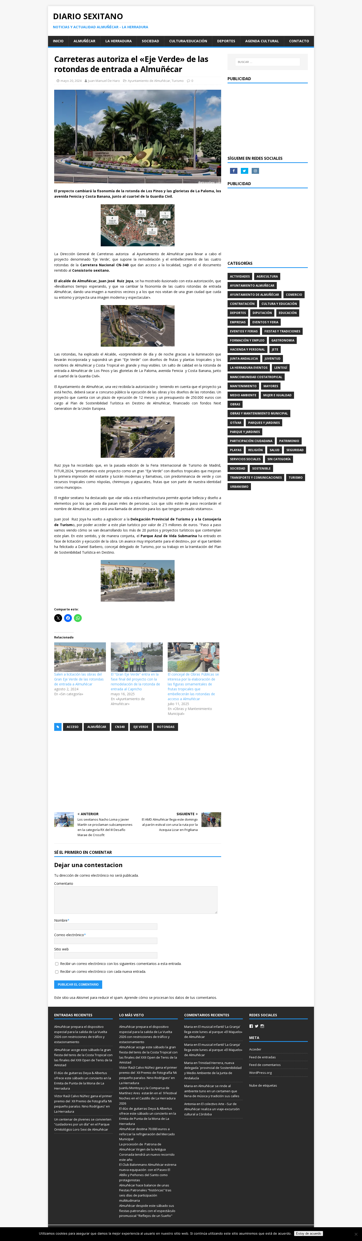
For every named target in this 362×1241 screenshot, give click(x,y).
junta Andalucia (244, 358)
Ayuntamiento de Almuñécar (149, 80)
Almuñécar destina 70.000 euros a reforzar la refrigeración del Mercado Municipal (147, 1134)
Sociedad (150, 41)
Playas (235, 450)
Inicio (58, 41)
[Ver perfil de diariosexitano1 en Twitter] (257, 1026)
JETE (275, 349)
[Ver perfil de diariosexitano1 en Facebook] (251, 1026)
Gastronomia (282, 340)
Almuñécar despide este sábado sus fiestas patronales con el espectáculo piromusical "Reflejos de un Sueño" (147, 1210)
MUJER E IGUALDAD (277, 395)
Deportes (226, 41)
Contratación (242, 304)
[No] (355, 1234)
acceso (73, 727)
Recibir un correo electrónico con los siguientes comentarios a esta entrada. (120, 963)
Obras (235, 404)
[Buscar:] (267, 62)
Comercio (294, 295)
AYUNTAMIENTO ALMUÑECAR (252, 285)
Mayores (270, 386)
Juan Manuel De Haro (104, 80)
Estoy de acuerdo (308, 1233)
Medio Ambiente (243, 395)
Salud (275, 450)
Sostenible (261, 468)
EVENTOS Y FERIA (265, 322)
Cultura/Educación (188, 41)
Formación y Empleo (247, 340)
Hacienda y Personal (247, 349)
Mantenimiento (243, 386)
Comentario (63, 883)
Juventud (272, 358)
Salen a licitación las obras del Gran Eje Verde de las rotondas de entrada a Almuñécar (79, 679)
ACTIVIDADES (240, 276)
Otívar (235, 423)
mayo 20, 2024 (71, 80)
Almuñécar (84, 41)
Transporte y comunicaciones (256, 477)
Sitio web (61, 949)
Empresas (238, 322)
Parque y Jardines (245, 432)
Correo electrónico (69, 934)
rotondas (165, 727)
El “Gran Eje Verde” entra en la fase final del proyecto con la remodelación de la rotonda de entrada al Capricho (135, 681)
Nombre (60, 920)
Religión (255, 450)
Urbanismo (239, 487)
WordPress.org (260, 1072)
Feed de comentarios (265, 1065)
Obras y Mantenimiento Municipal (259, 413)
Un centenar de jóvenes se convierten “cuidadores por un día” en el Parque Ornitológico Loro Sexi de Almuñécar (82, 1124)
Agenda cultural (262, 41)
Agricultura (267, 276)
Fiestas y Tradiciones (282, 331)
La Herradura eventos (248, 368)
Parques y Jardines (264, 423)
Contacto (299, 41)
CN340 (120, 727)
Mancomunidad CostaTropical (256, 377)
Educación (288, 313)
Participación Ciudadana (251, 441)
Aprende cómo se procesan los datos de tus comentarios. (170, 997)
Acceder (255, 1049)
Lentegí (280, 368)
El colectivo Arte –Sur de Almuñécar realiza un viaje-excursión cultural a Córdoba (212, 1109)
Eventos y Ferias (244, 331)
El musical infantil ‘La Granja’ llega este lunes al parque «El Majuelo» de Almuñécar (213, 1031)
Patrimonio (289, 441)
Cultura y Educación (279, 304)
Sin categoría (279, 459)
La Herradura (118, 41)
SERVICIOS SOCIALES (245, 459)
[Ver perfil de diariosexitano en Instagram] (262, 1026)
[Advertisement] (137, 771)
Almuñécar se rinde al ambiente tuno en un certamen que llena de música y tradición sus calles (211, 1091)
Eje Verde (140, 727)
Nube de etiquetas (263, 1085)
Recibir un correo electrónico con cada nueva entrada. (103, 971)
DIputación (262, 313)
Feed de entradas (262, 1057)
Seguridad (295, 450)
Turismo (178, 80)
